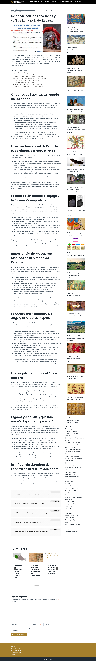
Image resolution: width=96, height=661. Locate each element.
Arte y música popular (71, 433)
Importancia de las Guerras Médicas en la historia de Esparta (29, 78)
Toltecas (67, 522)
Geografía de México (71, 465)
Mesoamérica (69, 481)
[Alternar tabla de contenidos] (44, 70)
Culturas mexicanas (71, 454)
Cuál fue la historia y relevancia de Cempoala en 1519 (75, 275)
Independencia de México (72, 476)
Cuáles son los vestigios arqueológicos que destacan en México (75, 338)
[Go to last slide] (15, 568)
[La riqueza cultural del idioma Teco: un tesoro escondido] (76, 101)
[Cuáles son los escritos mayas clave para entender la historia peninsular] (76, 409)
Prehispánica (69, 511)
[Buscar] (83, 10)
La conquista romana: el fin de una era (23, 82)
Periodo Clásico (69, 499)
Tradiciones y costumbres (72, 524)
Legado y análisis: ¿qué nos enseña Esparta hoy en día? (28, 84)
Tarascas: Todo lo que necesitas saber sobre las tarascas (74, 316)
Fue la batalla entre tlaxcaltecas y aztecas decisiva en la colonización (75, 30)
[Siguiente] (57, 568)
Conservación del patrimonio (73, 445)
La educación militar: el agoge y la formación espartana (28, 76)
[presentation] (19, 557)
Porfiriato (68, 508)
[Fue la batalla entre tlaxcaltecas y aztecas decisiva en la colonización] (76, 19)
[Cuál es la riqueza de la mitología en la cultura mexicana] (76, 285)
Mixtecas (67, 492)
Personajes (77, 1)
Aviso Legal (13, 646)
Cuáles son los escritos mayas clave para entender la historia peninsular (76, 420)
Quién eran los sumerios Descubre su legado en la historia (74, 70)
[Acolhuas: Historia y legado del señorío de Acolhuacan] (76, 224)
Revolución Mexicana (71, 515)
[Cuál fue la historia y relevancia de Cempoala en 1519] (76, 264)
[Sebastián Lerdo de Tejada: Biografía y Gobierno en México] (76, 368)
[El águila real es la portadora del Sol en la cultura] (76, 161)
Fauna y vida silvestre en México (74, 458)
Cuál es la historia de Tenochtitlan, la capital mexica (73, 50)
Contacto (13, 654)
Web (47, 624)
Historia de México (70, 472)
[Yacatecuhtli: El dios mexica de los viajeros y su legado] (76, 142)
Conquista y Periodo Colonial (73, 442)
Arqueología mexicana (71, 431)
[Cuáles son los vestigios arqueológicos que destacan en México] (76, 327)
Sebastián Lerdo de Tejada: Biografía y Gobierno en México (75, 378)
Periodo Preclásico (70, 504)
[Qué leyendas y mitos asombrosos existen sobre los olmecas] (76, 119)
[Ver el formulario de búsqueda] (83, 1)
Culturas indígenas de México (74, 449)
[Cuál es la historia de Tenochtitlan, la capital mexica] (76, 40)
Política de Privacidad (16, 650)
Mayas (67, 479)
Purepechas (68, 513)
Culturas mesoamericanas (72, 451)
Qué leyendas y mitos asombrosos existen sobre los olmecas (76, 130)
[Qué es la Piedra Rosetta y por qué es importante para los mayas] (76, 201)
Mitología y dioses (70, 490)
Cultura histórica (70, 447)
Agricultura (68, 426)
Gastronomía (69, 460)
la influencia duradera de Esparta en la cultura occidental (28, 86)
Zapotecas (68, 529)
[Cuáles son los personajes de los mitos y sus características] (76, 244)
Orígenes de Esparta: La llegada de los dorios (25, 73)
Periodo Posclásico (70, 501)
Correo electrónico (35, 624)
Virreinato (68, 527)
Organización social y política (73, 497)
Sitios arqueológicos (71, 520)
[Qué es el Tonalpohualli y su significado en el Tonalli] (76, 388)
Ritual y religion (69, 517)
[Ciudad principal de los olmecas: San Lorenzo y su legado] (76, 348)
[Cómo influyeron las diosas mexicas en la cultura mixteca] (76, 81)
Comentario (15, 601)
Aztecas (67, 435)
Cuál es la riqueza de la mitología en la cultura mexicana (73, 296)
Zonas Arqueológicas (71, 531)
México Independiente (71, 488)
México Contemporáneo (72, 486)
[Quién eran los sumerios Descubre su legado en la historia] (76, 60)
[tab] (34, 585)
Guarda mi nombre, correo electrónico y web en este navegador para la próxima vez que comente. (36, 629)
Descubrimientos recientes (73, 456)
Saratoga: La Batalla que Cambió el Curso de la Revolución (52, 569)
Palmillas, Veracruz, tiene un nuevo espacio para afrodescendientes (75, 189)
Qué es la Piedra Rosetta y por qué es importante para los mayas (76, 213)
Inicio (31, 1)
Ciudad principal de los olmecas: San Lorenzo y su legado (75, 359)
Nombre (14, 624)
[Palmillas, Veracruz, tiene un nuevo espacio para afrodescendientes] (76, 179)
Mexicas (67, 483)
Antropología (69, 429)
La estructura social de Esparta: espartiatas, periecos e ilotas (29, 74)
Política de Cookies (15, 648)
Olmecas (67, 495)
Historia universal (70, 474)
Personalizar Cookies (16, 652)
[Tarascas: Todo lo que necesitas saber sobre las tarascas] (76, 306)
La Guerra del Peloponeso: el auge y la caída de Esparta (28, 80)
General (67, 463)
